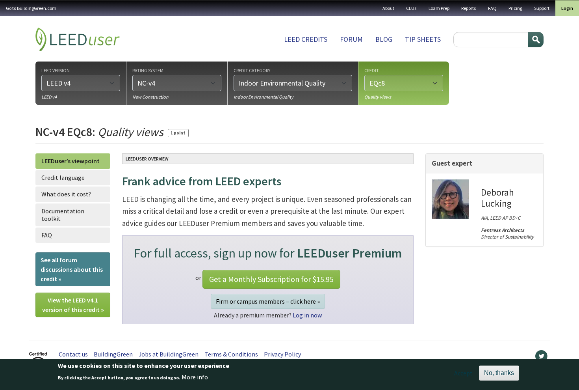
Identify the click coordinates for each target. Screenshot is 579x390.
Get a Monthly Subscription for (271, 279)
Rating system (147, 70)
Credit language (63, 177)
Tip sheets (423, 39)
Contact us (73, 354)
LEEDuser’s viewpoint (70, 161)
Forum (351, 39)
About (388, 8)
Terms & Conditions (231, 354)
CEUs (411, 8)
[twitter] (541, 358)
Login (567, 8)
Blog (383, 39)
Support (541, 8)
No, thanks (499, 372)
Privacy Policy (282, 354)
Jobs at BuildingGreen (169, 354)
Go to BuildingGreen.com (31, 8)
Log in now (307, 315)
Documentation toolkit (62, 214)
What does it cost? (66, 194)
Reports (468, 8)
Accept (463, 373)
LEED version (55, 70)
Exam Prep (439, 8)
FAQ (492, 8)
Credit (371, 70)
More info (195, 377)
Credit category (252, 70)
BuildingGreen (113, 354)
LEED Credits (305, 39)
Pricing (515, 8)
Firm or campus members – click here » (268, 301)
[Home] (77, 39)
